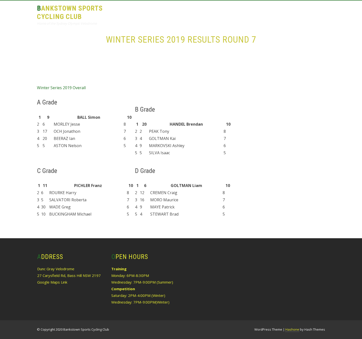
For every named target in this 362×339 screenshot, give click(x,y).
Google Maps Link (52, 282)
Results (208, 11)
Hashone (292, 329)
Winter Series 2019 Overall (61, 87)
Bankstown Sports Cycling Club (70, 12)
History (261, 11)
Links (283, 11)
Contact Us (309, 11)
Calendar (235, 11)
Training (183, 11)
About (159, 11)
